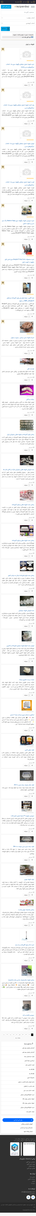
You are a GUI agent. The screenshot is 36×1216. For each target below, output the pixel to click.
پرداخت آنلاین (31, 1179)
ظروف (14, 35)
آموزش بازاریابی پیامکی (26, 1124)
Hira (34, 1210)
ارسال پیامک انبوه (28, 1131)
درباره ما (33, 1183)
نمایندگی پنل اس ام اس (26, 1128)
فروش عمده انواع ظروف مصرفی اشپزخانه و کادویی (20, 646)
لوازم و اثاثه (20, 35)
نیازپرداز (31, 35)
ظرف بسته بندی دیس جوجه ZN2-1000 (23, 847)
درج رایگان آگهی (6, 7)
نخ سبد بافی (30, 369)
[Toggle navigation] (32, 6)
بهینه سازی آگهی (31, 1164)
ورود (31, 2)
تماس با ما (32, 1177)
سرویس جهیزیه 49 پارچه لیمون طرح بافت (22, 816)
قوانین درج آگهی (31, 1168)
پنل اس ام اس (18, 1120)
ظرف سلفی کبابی (29, 750)
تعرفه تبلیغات (32, 1166)
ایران (26, 35)
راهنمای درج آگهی (30, 1162)
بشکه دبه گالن (30, 399)
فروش (33, 1181)
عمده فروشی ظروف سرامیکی (26, 611)
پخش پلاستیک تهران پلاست (26, 910)
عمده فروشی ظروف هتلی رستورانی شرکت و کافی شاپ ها (18, 470)
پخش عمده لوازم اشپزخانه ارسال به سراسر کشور (21, 575)
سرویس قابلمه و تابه (28, 1015)
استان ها (17, 2)
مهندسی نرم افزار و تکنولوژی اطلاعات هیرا (11, 1205)
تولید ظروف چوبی (29, 879)
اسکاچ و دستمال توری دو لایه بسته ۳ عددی (22, 715)
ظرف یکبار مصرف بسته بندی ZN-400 (24, 785)
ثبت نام (25, 2)
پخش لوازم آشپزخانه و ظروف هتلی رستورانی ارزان (20, 434)
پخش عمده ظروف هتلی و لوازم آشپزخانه (23, 505)
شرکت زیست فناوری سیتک (26, 680)
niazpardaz (22, 6)
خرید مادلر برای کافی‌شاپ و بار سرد (24, 945)
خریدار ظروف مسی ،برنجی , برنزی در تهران (22, 338)
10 (4, 1035)
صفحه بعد (17, 1038)
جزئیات (26, 85)
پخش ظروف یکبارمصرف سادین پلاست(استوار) (21, 980)
